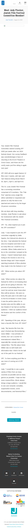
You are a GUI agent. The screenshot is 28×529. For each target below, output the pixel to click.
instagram (21, 475)
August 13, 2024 (18, 20)
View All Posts (14, 420)
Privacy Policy (12, 524)
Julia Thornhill (9, 20)
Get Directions (14, 448)
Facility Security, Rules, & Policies (14, 526)
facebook (14, 475)
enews (6, 475)
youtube (14, 483)
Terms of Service (19, 524)
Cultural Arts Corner (18, 407)
